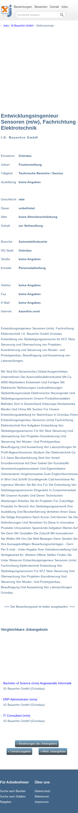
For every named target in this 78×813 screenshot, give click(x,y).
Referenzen (42, 796)
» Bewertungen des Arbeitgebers (36, 743)
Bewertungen (23, 6)
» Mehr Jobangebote (53, 751)
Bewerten (40, 6)
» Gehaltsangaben (19, 751)
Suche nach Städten (13, 796)
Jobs (64, 6)
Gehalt (54, 6)
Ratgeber (5, 802)
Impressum (42, 802)
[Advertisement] (39, 70)
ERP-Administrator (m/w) (20, 699)
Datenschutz (42, 791)
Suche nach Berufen (13, 791)
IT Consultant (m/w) (16, 715)
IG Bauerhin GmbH (22, 25)
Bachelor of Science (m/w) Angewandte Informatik (37, 683)
